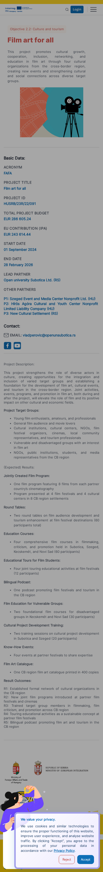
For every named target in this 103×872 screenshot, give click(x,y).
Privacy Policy (64, 851)
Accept (85, 859)
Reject (66, 859)
